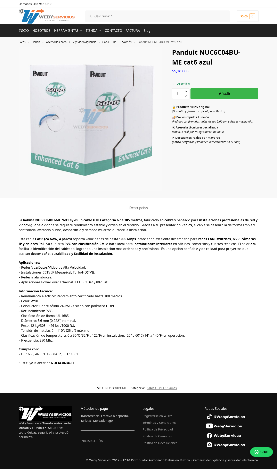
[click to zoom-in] (91, 119)
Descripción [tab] (138, 208)
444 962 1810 (42, 4)
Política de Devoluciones (160, 443)
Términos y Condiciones (159, 422)
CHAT (264, 452)
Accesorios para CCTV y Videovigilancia (71, 42)
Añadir (224, 94)
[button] (248, 16)
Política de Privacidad (158, 429)
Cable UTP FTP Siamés (116, 42)
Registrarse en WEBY (157, 416)
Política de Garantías (157, 436)
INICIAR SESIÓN (92, 441)
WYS (22, 42)
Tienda (35, 42)
